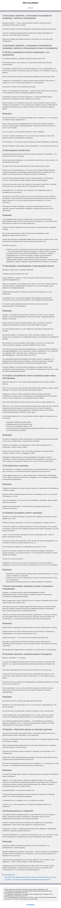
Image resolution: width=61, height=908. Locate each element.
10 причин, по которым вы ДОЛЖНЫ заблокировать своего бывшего (27, 879)
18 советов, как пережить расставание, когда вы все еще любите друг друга (30, 877)
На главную (30, 904)
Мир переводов (10, 874)
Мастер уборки (30, 3)
